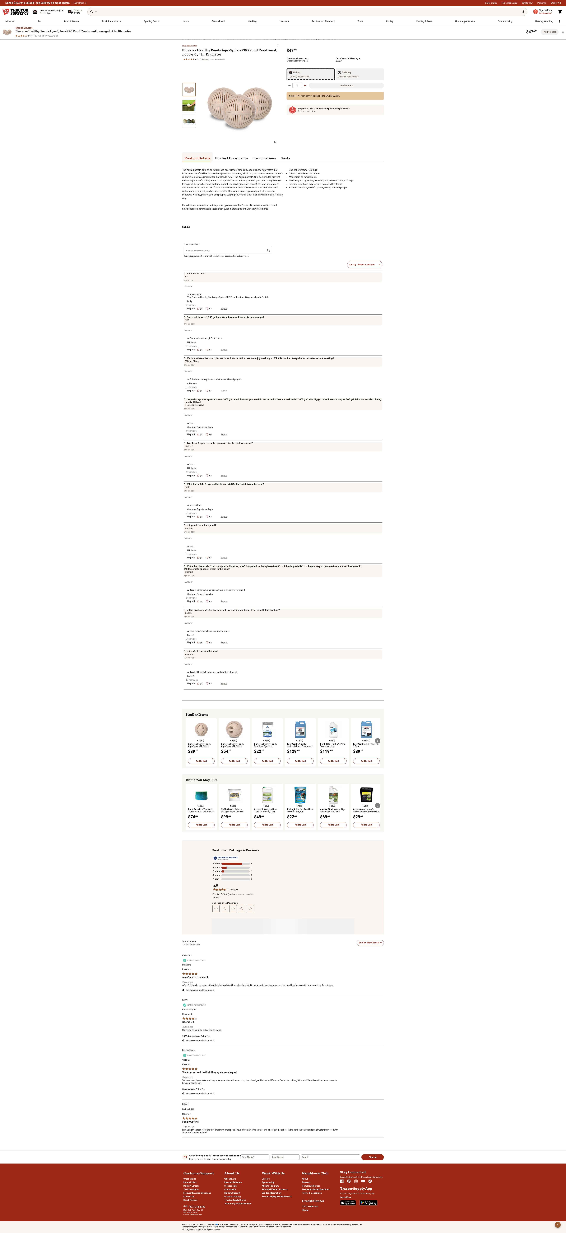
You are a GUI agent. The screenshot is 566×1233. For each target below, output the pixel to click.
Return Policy (189, 1182)
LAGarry (189, 446)
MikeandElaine (192, 361)
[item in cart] (560, 12)
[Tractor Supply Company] (15, 12)
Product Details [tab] (197, 158)
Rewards (306, 1182)
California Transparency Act (251, 1224)
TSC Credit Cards (509, 3)
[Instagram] (356, 1181)
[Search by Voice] (523, 12)
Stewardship (230, 1186)
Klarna (305, 1210)
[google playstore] (368, 1202)
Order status (491, 3)
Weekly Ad (556, 3)
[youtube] (363, 1181)
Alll (186, 276)
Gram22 (189, 572)
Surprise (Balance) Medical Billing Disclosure (342, 1224)
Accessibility (284, 1224)
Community (230, 1189)
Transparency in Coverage (193, 1227)
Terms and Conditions (228, 1224)
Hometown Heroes (311, 1186)
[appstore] (348, 1202)
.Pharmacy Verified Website (237, 1203)
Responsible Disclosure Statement (306, 1224)
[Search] (92, 12)
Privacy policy (188, 1224)
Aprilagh (189, 528)
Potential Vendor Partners (275, 1189)
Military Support (232, 1193)
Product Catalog (232, 1196)
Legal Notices (271, 1224)
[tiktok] (370, 1181)
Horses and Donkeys (194, 405)
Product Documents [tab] (231, 158)
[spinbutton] (297, 85)
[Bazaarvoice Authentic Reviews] (226, 858)
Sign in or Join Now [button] (307, 111)
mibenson (192, 383)
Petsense (541, 3)
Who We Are (230, 1179)
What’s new (527, 3)
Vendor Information (271, 1193)
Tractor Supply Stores (235, 1200)
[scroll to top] (558, 1225)
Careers (266, 1179)
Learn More (79, 3)
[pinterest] (349, 1181)
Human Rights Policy (215, 1227)
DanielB (190, 635)
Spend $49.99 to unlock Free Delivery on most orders (37, 2)
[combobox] (367, 264)
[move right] (377, 741)
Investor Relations (233, 1182)
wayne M (189, 654)
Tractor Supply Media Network (277, 1196)
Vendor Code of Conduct (236, 1227)
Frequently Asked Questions (197, 1193)
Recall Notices (190, 1200)
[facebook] (342, 1181)
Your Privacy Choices (205, 1224)
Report (224, 308)
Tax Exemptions (191, 1189)
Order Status (189, 1179)
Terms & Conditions (312, 1193)
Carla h (188, 613)
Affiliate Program (270, 1186)
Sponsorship (268, 1182)
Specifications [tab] (264, 158)
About (305, 1179)
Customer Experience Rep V (200, 427)
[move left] (188, 741)
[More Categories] (559, 21)
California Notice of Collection (261, 1227)
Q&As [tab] (285, 158)
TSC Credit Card (310, 1206)
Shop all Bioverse (23, 28)
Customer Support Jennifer (200, 594)
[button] (86, 3)
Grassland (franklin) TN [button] (297, 61)
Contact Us (188, 1196)
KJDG (187, 487)
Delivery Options (191, 1186)
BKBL (187, 320)
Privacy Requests (283, 1227)
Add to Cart (201, 761)
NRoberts (191, 342)
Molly (189, 301)
